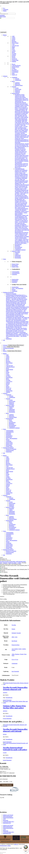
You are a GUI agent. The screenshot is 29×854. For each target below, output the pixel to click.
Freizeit (21, 654)
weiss (16, 637)
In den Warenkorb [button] (7, 700)
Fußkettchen (18, 255)
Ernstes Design (15, 66)
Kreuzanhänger (18, 247)
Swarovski (14, 58)
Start (1, 562)
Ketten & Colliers (16, 251)
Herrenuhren (15, 265)
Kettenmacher (15, 70)
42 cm (13, 659)
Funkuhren (14, 274)
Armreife (17, 78)
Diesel (13, 47)
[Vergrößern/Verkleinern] (0, 852)
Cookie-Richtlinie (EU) (8, 821)
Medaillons (17, 245)
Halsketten (17, 252)
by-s (4, 8)
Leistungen (5, 9)
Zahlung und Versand (8, 815)
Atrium (13, 39)
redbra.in (16, 844)
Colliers (17, 253)
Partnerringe (9, 338)
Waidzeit (14, 61)
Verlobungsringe (10, 450)
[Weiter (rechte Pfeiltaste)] (2, 853)
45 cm (16, 659)
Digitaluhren (15, 280)
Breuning (14, 41)
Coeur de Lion (15, 45)
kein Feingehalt (15, 671)
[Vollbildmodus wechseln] (2, 852)
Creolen (17, 88)
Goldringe (17, 82)
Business (17, 654)
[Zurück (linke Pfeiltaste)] (0, 853)
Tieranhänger (18, 248)
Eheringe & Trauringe (11, 293)
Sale (4, 340)
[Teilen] (3, 852)
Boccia (13, 64)
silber (13, 637)
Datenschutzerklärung (8, 817)
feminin (16, 648)
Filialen (4, 10)
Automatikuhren (16, 273)
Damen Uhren (15, 264)
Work (13, 655)
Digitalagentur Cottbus (5, 845)
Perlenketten (18, 256)
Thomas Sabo (15, 60)
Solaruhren (14, 282)
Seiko (13, 73)
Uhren (4, 259)
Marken (5, 35)
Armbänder (14, 77)
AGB (4, 819)
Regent (13, 56)
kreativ (20, 648)
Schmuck (5, 76)
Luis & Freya (15, 72)
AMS (13, 36)
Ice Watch (14, 69)
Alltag (13, 654)
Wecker (13, 289)
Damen (13, 629)
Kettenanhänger (15, 93)
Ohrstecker (17, 90)
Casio (13, 44)
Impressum (5, 820)
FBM (13, 48)
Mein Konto (3, 16)
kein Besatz (14, 641)
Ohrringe (14, 86)
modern (24, 648)
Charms (11, 421)
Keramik (19, 633)
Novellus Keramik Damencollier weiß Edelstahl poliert (13, 561)
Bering (13, 40)
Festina (13, 68)
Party (25, 654)
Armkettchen (18, 80)
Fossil (13, 49)
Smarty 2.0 (14, 74)
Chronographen (15, 271)
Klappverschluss (15, 645)
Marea (13, 52)
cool (13, 648)
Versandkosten (9, 697)
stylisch (13, 650)
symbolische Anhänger (20, 249)
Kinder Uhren (15, 266)
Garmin (13, 50)
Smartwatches (15, 279)
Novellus (14, 53)
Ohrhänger (17, 92)
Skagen (13, 57)
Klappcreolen (18, 89)
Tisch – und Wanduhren (17, 288)
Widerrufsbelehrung (7, 816)
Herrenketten (18, 257)
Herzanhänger (18, 244)
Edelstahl (14, 633)
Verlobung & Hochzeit (8, 292)
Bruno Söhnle (15, 43)
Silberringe (17, 84)
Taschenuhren (15, 287)
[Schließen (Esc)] (5, 852)
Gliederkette (14, 663)
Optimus (14, 54)
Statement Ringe (19, 85)
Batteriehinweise (7, 823)
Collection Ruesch (16, 65)
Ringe (13, 81)
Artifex (13, 37)
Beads (10, 420)
